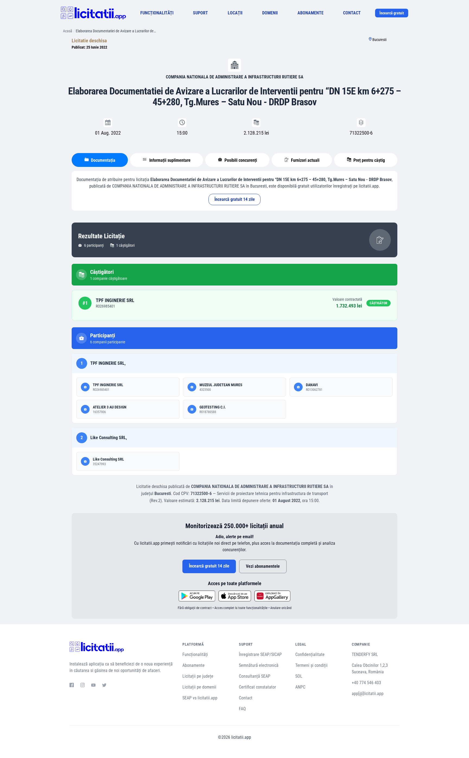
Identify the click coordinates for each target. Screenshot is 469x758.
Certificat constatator (257, 687)
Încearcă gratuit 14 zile (234, 199)
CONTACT (352, 12)
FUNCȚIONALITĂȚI (156, 12)
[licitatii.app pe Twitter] (104, 686)
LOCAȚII (235, 12)
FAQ (242, 708)
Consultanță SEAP (254, 676)
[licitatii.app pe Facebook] (71, 686)
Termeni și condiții (311, 665)
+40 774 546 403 (366, 682)
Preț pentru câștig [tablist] (368, 160)
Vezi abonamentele (263, 566)
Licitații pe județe (197, 676)
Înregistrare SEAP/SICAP (260, 654)
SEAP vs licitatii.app (199, 697)
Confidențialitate (310, 654)
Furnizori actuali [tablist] (304, 160)
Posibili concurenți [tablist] (240, 160)
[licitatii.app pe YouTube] (93, 686)
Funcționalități (195, 654)
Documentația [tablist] (102, 160)
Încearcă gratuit (391, 13)
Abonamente (193, 665)
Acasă (67, 31)
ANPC (300, 687)
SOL (298, 676)
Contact (245, 697)
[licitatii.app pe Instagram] (82, 686)
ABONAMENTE (310, 12)
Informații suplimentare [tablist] (169, 160)
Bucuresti (379, 39)
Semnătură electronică (258, 665)
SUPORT (200, 12)
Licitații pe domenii (199, 687)
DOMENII (270, 12)
